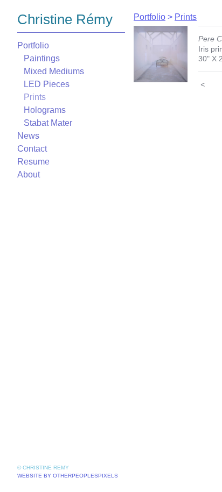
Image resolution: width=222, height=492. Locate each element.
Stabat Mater (48, 122)
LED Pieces (47, 84)
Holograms (45, 110)
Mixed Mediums (54, 71)
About (28, 174)
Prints (35, 97)
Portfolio (33, 45)
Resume (33, 161)
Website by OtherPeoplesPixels (67, 476)
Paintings (42, 58)
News (28, 135)
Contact (32, 148)
